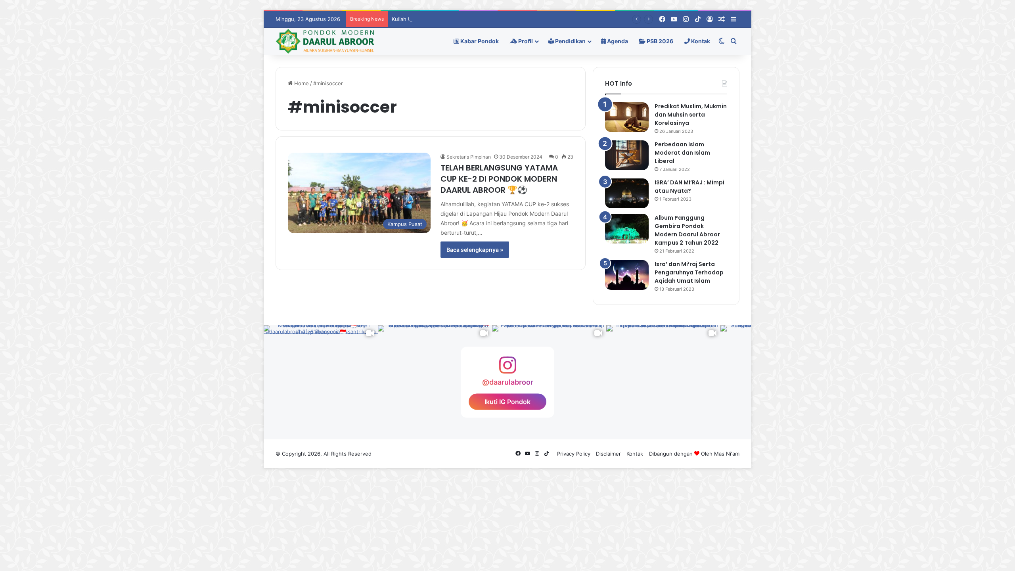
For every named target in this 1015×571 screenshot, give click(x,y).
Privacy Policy (573, 453)
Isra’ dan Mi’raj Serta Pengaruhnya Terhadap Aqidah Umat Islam (689, 272)
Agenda (617, 41)
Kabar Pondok (479, 41)
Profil (525, 41)
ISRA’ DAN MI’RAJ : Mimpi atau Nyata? (689, 186)
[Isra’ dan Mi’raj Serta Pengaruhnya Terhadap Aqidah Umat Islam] (627, 275)
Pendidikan (570, 41)
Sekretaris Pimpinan (468, 157)
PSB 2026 (659, 41)
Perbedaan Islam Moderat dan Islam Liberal (682, 152)
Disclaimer (608, 453)
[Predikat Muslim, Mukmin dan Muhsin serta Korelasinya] (627, 117)
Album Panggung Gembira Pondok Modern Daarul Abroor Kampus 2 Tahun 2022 (687, 230)
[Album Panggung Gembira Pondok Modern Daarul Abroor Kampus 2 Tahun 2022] (627, 228)
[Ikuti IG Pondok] (507, 369)
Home (301, 83)
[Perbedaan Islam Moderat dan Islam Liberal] (627, 155)
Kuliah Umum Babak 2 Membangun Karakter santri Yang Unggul (470, 19)
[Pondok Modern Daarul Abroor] (325, 41)
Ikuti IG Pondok (507, 402)
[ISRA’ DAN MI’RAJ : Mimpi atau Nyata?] (627, 193)
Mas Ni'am (726, 453)
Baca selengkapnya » (474, 249)
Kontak (700, 41)
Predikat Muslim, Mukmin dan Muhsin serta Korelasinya (691, 114)
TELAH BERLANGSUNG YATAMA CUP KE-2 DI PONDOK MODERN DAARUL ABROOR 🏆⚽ (499, 178)
